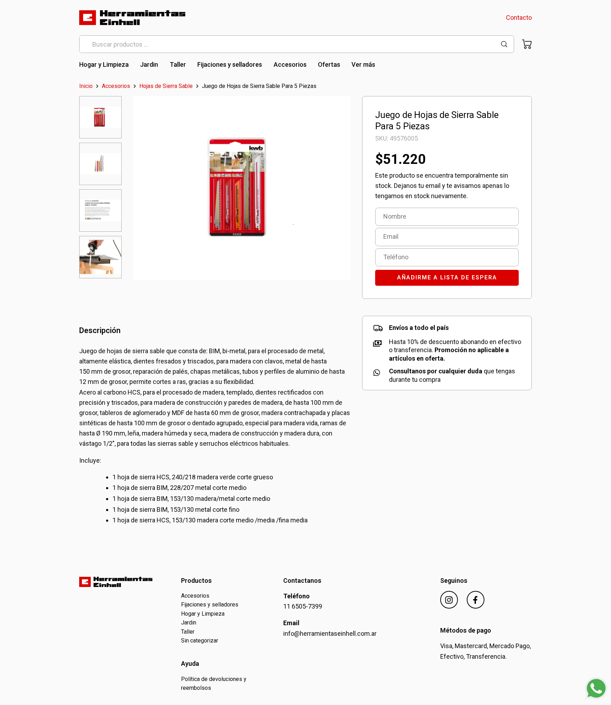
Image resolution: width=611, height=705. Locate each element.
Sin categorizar (199, 640)
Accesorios (290, 64)
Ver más (363, 64)
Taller (178, 64)
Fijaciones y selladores (229, 64)
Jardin (149, 64)
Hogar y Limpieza (104, 64)
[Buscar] (504, 44)
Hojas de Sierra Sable (166, 86)
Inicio (86, 86)
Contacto (519, 17)
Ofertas (329, 64)
